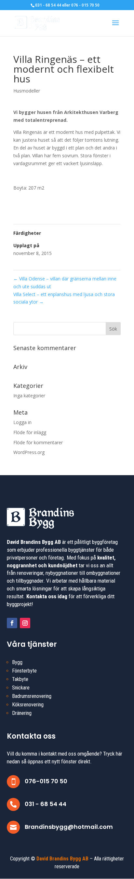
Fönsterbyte (24, 671)
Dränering (22, 713)
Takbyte (20, 679)
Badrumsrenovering (31, 696)
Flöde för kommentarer (38, 442)
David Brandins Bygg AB (62, 859)
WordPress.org (29, 452)
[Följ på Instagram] (25, 623)
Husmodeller (26, 91)
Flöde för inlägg (29, 432)
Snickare (21, 688)
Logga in (22, 422)
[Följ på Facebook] (12, 623)
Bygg (17, 662)
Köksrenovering (28, 705)
